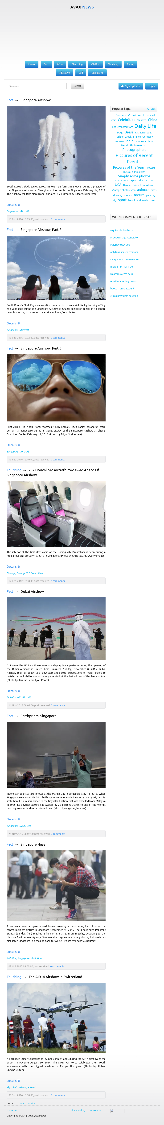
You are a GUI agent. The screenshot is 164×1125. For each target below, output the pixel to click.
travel (131, 200)
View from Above (144, 185)
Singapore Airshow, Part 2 (40, 230)
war (153, 200)
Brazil (141, 115)
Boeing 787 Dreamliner (30, 573)
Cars (113, 120)
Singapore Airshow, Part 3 (40, 348)
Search (78, 85)
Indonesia (140, 141)
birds (153, 190)
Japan (150, 141)
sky (8, 1087)
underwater (143, 200)
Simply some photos (134, 176)
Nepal (124, 145)
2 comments (58, 581)
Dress (128, 132)
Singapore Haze (32, 844)
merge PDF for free (121, 266)
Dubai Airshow (32, 592)
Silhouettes (138, 171)
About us (12, 1110)
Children (141, 120)
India (129, 141)
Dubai (10, 697)
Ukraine (127, 185)
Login (152, 86)
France (137, 136)
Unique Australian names (124, 259)
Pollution (36, 958)
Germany (147, 136)
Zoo (133, 190)
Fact (10, 100)
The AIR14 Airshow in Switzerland (55, 977)
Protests (150, 167)
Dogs (120, 132)
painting (150, 195)
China (152, 120)
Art (134, 115)
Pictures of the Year (128, 167)
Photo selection (138, 145)
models (128, 195)
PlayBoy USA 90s (120, 244)
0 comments (58, 219)
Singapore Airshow (35, 100)
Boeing (11, 573)
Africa (117, 115)
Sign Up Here (132, 86)
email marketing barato (123, 281)
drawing (117, 195)
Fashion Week (123, 136)
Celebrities (126, 120)
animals (143, 190)
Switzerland (19, 1087)
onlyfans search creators (124, 252)
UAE (17, 697)
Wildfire (11, 958)
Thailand (143, 180)
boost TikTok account (122, 288)
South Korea (122, 180)
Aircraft (24, 211)
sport (122, 200)
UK (151, 180)
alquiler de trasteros (121, 230)
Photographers (134, 150)
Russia (127, 171)
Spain (134, 180)
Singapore (12, 211)
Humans (119, 141)
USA (118, 185)
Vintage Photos (121, 190)
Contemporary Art (122, 126)
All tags (151, 108)
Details (12, 204)
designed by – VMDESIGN (86, 1110)
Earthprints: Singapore (38, 716)
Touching (14, 470)
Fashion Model (143, 132)
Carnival (150, 115)
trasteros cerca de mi (122, 273)
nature (139, 195)
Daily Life (25, 825)
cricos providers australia (124, 295)
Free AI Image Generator (124, 237)
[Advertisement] (82, 35)
